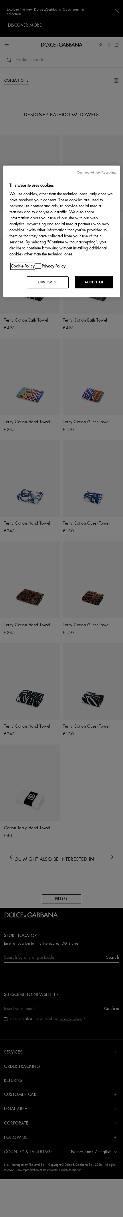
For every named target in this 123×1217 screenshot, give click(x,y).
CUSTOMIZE (47, 282)
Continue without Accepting (96, 172)
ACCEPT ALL (94, 282)
